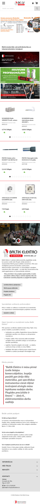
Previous (4, 25)
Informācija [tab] (7, 462)
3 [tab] (14, 137)
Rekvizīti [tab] (5, 470)
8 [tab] (25, 137)
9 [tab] (27, 137)
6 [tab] (21, 137)
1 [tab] (10, 137)
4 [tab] (16, 137)
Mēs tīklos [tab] (6, 466)
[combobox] (20, 8)
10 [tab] (30, 137)
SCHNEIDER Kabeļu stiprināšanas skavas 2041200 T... (27, 120)
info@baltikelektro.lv (14, 487)
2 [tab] (12, 137)
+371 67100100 (10, 485)
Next (35, 25)
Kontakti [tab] (6, 476)
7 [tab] (23, 137)
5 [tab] (19, 137)
